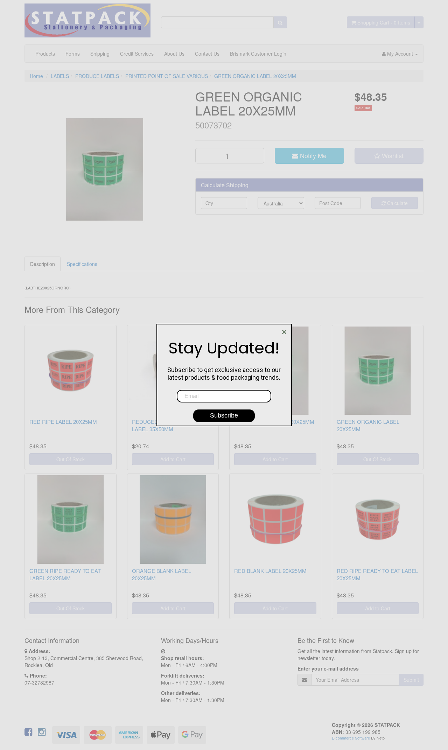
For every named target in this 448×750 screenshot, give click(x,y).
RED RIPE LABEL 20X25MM (63, 421)
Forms (72, 53)
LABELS (60, 75)
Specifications (82, 263)
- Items (383, 22)
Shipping (100, 53)
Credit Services (137, 53)
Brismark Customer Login (258, 53)
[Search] (280, 22)
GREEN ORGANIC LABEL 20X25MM (255, 75)
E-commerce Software (351, 738)
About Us (174, 53)
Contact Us (207, 53)
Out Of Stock (70, 459)
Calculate (397, 202)
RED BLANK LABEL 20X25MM (270, 570)
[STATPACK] (87, 17)
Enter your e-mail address (328, 668)
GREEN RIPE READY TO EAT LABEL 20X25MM (65, 574)
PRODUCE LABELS (97, 75)
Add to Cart (173, 459)
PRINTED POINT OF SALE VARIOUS (166, 75)
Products (45, 53)
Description (42, 263)
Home (36, 75)
